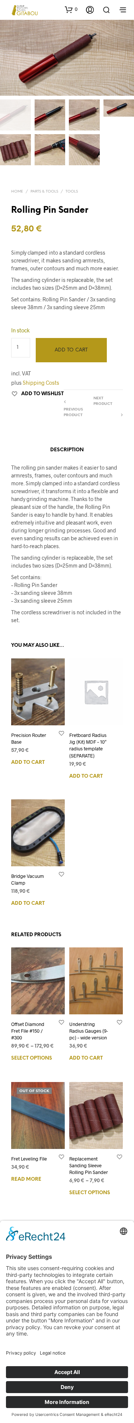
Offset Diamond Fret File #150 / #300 (27, 1031)
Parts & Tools (44, 192)
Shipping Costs (41, 382)
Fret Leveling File (29, 1159)
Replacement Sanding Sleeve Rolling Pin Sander (88, 1165)
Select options (31, 1058)
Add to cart (28, 762)
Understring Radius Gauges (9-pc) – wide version (88, 1031)
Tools (72, 192)
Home (17, 192)
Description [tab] (67, 450)
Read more (26, 1179)
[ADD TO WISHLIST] (61, 733)
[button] (71, 9)
